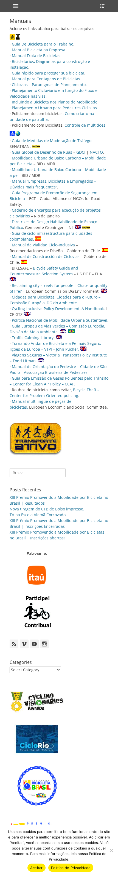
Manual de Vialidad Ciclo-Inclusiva (43, 244)
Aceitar (36, 868)
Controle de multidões (84, 125)
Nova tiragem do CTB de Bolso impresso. (47, 509)
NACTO (96, 152)
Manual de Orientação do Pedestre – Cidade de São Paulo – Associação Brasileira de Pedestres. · (58, 372)
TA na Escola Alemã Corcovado (38, 514)
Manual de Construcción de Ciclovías (46, 256)
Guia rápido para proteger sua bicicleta (48, 73)
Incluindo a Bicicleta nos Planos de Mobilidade (54, 102)
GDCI (80, 152)
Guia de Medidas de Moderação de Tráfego (51, 140)
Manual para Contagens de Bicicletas (46, 78)
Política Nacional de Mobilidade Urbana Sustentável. (60, 320)
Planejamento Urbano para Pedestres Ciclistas (54, 107)
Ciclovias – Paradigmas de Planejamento (49, 84)
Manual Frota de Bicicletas (36, 55)
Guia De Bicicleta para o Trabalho (42, 44)
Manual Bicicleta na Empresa (38, 49)
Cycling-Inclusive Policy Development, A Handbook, (59, 308)
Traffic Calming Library (33, 337)
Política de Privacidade (71, 868)
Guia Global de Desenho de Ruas (42, 152)
